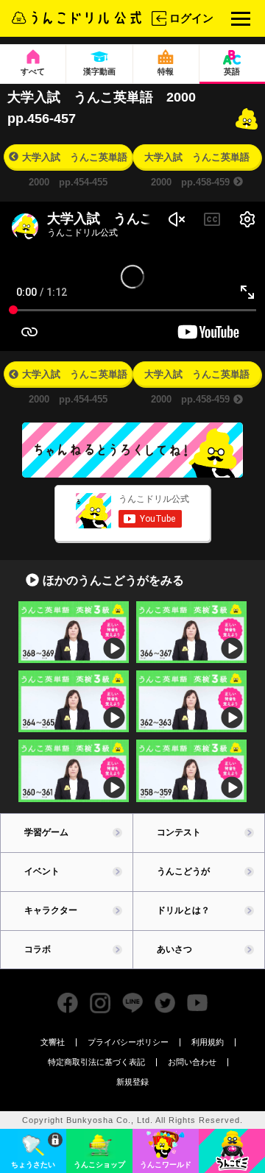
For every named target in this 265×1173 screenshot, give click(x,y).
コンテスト (179, 832)
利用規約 (207, 1042)
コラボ (37, 949)
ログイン (191, 18)
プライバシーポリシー (128, 1042)
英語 (232, 71)
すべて (33, 71)
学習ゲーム (46, 832)
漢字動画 (99, 71)
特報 (166, 71)
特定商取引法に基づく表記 (96, 1061)
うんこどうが (183, 871)
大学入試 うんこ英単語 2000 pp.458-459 (201, 160)
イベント (42, 871)
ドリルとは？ (183, 910)
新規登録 (132, 1082)
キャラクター (50, 910)
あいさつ (174, 949)
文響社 (52, 1042)
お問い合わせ (192, 1061)
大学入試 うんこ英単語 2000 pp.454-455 (77, 160)
